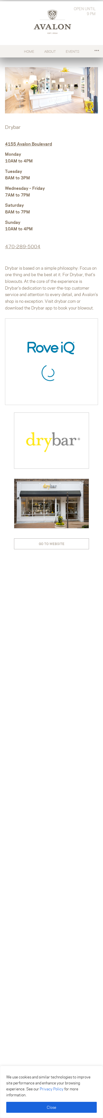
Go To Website (51, 544)
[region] (51, 1092)
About (50, 51)
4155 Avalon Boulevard (28, 144)
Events (72, 51)
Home (29, 51)
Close (51, 1107)
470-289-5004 (22, 246)
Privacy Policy (52, 1088)
